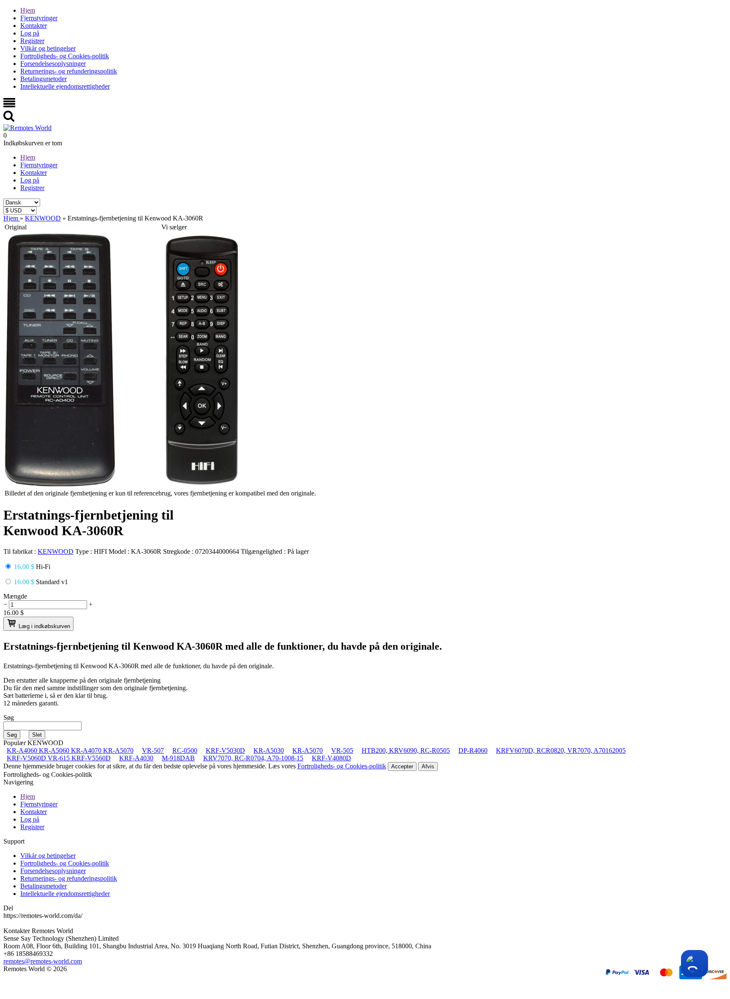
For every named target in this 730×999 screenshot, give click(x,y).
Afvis (428, 766)
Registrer (32, 40)
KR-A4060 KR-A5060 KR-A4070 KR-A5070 (70, 750)
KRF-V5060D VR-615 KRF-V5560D (59, 758)
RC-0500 (184, 750)
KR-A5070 (307, 750)
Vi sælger (174, 227)
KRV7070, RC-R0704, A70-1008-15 (253, 758)
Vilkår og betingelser (48, 48)
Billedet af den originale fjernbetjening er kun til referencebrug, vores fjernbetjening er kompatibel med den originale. (160, 493)
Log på (29, 33)
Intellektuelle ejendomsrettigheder (65, 86)
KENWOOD (56, 551)
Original (16, 227)
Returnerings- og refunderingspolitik (68, 71)
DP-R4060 (473, 750)
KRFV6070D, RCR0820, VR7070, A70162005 (561, 750)
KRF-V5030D (225, 750)
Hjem (27, 10)
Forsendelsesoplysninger (53, 63)
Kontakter (33, 25)
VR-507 (153, 750)
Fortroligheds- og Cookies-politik (64, 56)
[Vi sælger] (201, 483)
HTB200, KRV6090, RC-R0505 (406, 750)
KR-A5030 (268, 750)
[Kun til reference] (61, 483)
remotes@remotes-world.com (42, 961)
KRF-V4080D (331, 758)
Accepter (402, 766)
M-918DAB (178, 758)
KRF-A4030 (136, 758)
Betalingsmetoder (43, 78)
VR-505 (342, 750)
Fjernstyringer (38, 18)
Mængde (15, 596)
